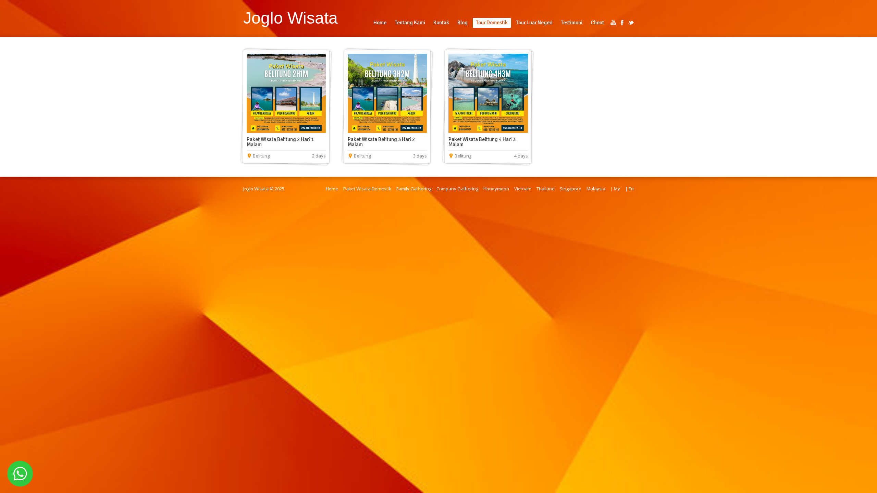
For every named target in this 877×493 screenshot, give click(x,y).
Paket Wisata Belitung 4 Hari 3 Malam (482, 142)
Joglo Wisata (290, 18)
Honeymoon (496, 189)
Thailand (545, 189)
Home (332, 189)
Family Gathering (413, 189)
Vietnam (522, 189)
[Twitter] (631, 22)
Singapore (570, 189)
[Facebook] (622, 22)
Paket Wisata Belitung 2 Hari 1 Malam (280, 142)
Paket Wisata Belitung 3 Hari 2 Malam (381, 142)
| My (615, 189)
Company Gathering (457, 189)
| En (629, 189)
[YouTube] (613, 22)
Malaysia (595, 189)
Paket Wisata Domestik (367, 189)
